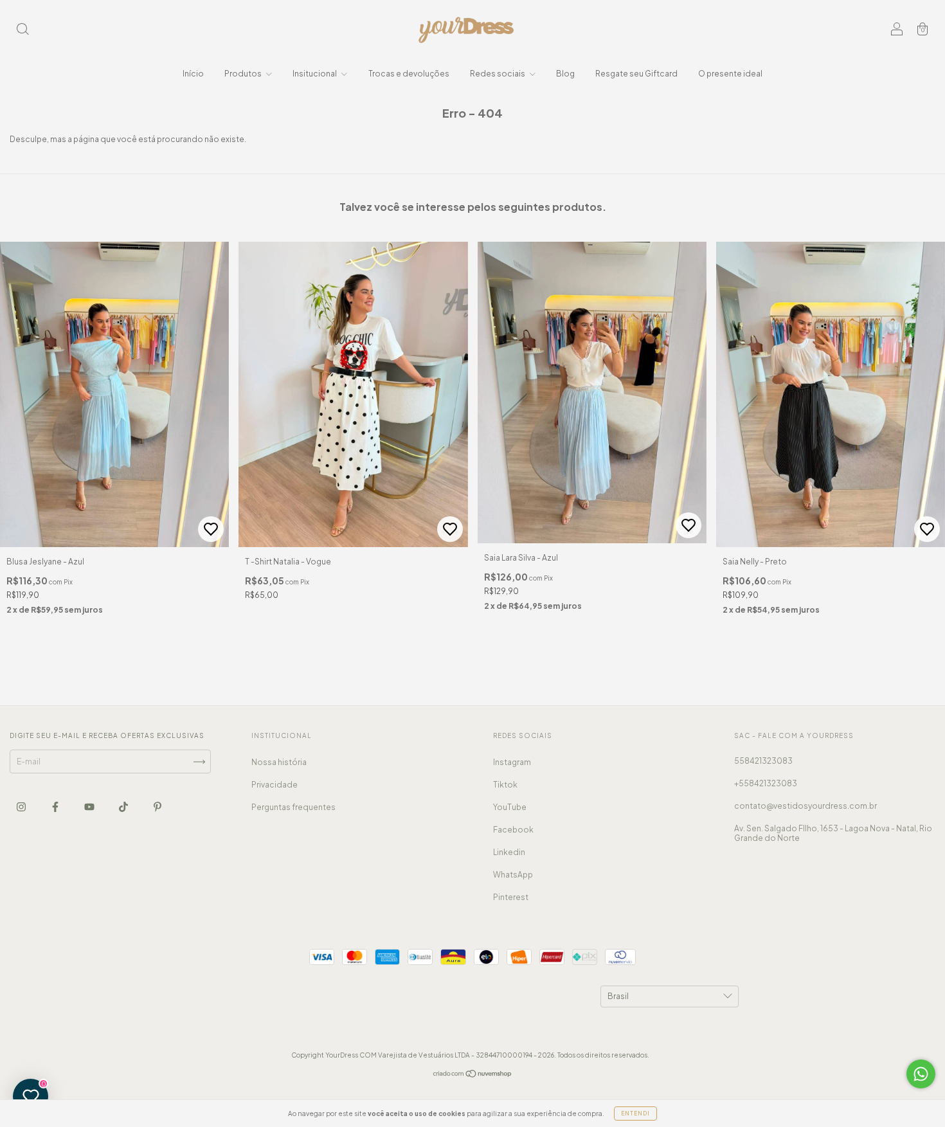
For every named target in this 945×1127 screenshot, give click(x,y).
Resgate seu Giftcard (636, 73)
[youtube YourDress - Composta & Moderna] (90, 806)
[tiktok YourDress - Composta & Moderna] (124, 806)
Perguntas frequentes (293, 807)
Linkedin (509, 852)
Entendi (635, 1113)
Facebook (513, 829)
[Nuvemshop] (473, 1075)
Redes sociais (498, 73)
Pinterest (510, 897)
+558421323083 (765, 783)
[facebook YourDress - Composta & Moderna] (56, 806)
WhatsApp (513, 874)
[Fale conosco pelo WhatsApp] (920, 1073)
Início (193, 73)
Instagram (512, 762)
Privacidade (274, 784)
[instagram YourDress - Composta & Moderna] (22, 806)
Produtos (243, 73)
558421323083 (763, 761)
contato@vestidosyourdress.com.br (805, 806)
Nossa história (279, 762)
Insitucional (315, 73)
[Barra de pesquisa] (22, 30)
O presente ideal (730, 73)
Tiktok (505, 784)
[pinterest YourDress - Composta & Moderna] (157, 806)
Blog (565, 73)
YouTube (509, 807)
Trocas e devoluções (408, 73)
